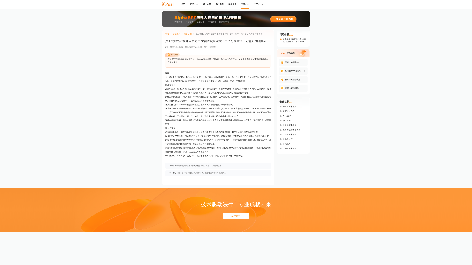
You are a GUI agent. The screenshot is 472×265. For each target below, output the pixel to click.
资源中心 (176, 34)
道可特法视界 (289, 111)
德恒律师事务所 (289, 107)
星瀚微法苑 (288, 139)
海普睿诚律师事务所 (291, 130)
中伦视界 (287, 144)
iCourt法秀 (287, 116)
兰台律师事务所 (289, 134)
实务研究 (188, 34)
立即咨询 (236, 216)
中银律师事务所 (289, 125)
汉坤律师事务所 (289, 148)
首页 (167, 34)
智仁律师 (287, 120)
